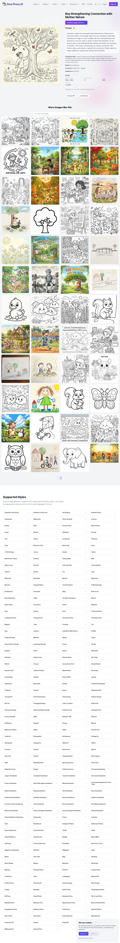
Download (84, 96)
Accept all (83, 933)
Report (83, 68)
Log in (104, 4)
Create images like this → (76, 23)
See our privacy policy (86, 938)
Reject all (94, 933)
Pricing (89, 4)
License (67, 89)
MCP (83, 4)
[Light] (99, 4)
